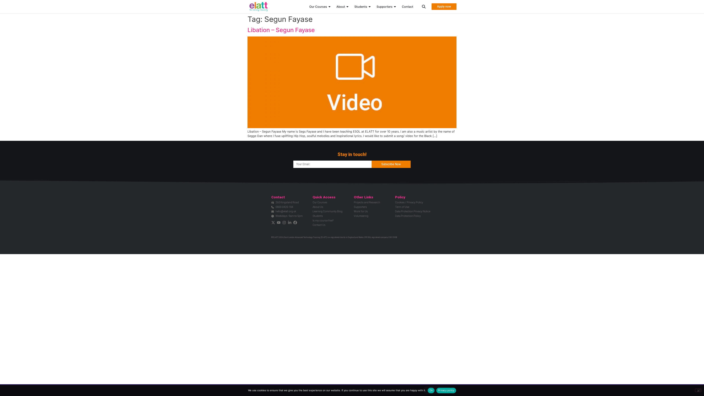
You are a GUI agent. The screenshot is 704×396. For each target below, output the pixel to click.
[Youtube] (278, 222)
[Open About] (347, 6)
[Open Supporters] (394, 6)
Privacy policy (446, 390)
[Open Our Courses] (329, 6)
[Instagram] (284, 222)
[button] (423, 6)
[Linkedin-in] (290, 222)
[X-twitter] (273, 222)
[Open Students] (369, 6)
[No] (698, 390)
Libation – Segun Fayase (281, 30)
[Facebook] (295, 222)
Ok (431, 390)
